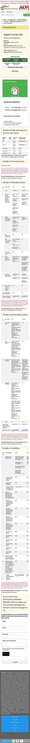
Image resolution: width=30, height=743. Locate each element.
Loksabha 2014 (11, 19)
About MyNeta (15, 717)
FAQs (15, 730)
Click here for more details (15, 67)
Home (2, 11)
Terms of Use (15, 727)
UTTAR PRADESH (22, 19)
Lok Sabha (9, 11)
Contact (15, 725)
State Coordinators (15, 722)
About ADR (15, 719)
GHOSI (6, 21)
